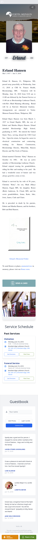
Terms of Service (24, 532)
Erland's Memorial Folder (19, 259)
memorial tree (27, 266)
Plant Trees (27, 354)
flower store (25, 269)
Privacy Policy (13, 532)
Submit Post (19, 425)
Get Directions (11, 354)
